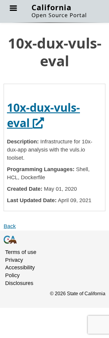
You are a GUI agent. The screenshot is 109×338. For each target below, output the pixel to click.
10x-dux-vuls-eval (43, 115)
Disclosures (19, 283)
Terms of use (20, 252)
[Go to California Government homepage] (51, 239)
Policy (12, 275)
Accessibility (20, 267)
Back (10, 226)
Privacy (14, 260)
